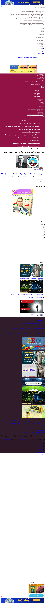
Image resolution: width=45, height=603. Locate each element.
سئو (30, 423)
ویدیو (42, 98)
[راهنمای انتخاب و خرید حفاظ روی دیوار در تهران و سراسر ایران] (31, 276)
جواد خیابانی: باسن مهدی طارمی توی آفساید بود (34, 16)
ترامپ (7, 421)
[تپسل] (1, 6)
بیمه (22, 421)
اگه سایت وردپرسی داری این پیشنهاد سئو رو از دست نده (32, 11)
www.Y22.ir (39, 169)
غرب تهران (22, 423)
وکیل (3, 423)
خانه (44, 149)
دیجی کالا (41, 423)
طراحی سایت (17, 439)
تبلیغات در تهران (13, 421)
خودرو (41, 102)
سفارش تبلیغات (42, 56)
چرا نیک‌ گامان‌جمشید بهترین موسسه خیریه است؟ (33, 20)
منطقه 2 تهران (37, 90)
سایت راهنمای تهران (24, 439)
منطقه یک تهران (37, 89)
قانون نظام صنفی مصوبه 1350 (34, 83)
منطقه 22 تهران (37, 96)
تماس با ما (41, 103)
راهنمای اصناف (40, 80)
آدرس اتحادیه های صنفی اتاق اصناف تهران (32, 81)
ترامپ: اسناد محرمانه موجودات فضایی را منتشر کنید (33, 24)
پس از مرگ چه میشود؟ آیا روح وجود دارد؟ (35, 17)
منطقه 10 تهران (37, 93)
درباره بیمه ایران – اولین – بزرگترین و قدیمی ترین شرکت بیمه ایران (22, 174)
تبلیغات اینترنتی (40, 78)
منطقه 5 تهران (37, 92)
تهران (42, 87)
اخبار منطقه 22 (43, 421)
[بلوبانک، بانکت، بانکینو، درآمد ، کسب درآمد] (24, 61)
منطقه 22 (17, 424)
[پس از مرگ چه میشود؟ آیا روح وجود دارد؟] (31, 312)
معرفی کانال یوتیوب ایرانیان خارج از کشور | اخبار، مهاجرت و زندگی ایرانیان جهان (28, 19)
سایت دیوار (27, 424)
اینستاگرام (26, 421)
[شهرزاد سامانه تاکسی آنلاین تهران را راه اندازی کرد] (33, 417)
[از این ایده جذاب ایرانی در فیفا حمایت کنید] (33, 390)
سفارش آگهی (40, 100)
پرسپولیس (43, 425)
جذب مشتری (3, 421)
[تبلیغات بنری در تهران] (23, 67)
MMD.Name (7, 439)
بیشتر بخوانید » (40, 179)
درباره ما (41, 77)
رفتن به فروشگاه (40, 43)
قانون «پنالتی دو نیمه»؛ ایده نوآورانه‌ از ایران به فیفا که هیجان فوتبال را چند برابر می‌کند (27, 14)
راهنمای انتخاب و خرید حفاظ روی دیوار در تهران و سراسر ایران (31, 13)
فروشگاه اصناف (40, 75)
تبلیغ (20, 421)
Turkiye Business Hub (40, 433)
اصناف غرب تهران (35, 421)
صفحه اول (41, 74)
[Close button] (43, 582)
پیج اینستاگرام (40, 86)
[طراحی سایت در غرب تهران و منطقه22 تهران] (33, 350)
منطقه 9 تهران (37, 95)
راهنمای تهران (36, 423)
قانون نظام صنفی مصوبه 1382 (34, 84)
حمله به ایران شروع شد (38, 21)
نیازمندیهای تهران (10, 423)
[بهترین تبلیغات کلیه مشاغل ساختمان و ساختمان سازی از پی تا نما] (33, 377)
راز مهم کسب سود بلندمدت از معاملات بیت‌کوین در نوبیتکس (31, 23)
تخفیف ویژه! (36, 595)
